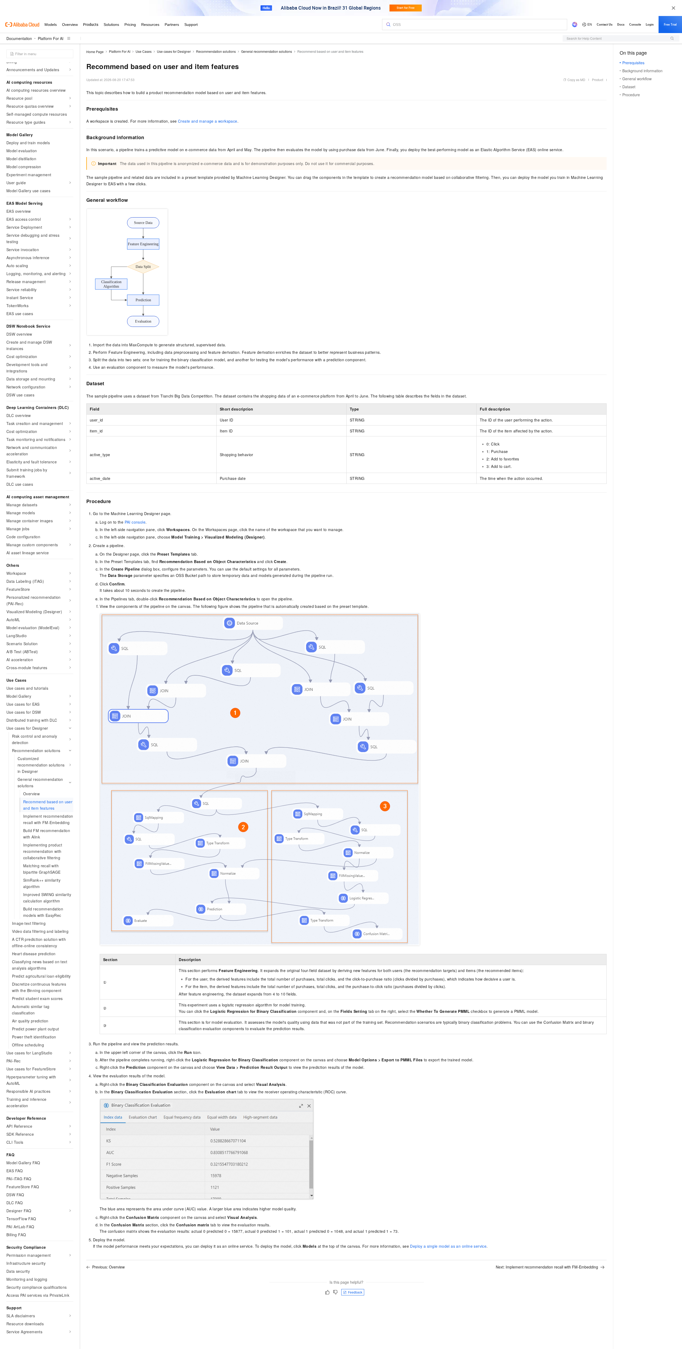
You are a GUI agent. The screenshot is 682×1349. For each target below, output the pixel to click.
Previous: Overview (108, 1267)
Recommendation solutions (216, 51)
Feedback (355, 1292)
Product (597, 79)
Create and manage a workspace (207, 121)
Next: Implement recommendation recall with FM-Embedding (547, 1267)
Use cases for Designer (174, 51)
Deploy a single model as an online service (448, 1246)
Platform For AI (50, 38)
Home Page (95, 51)
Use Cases (144, 51)
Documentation (19, 38)
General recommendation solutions (266, 51)
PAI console (135, 522)
